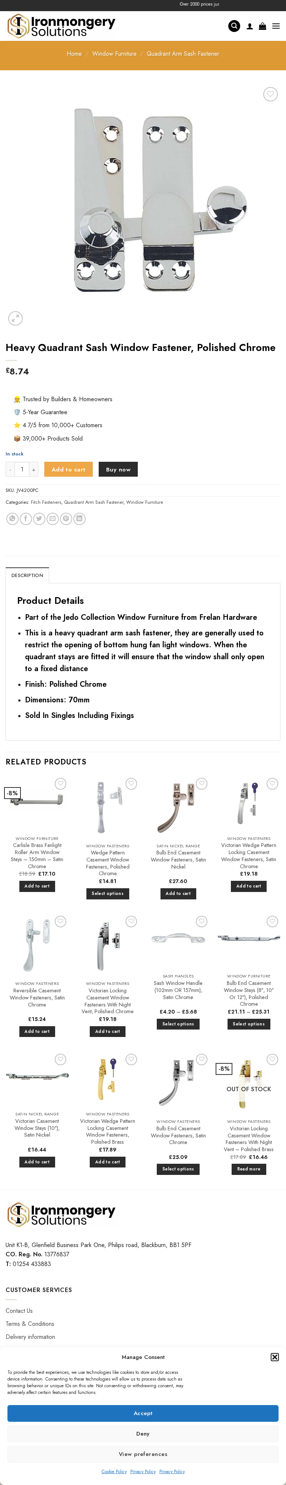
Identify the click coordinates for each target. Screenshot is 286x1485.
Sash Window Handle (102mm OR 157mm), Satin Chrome (178, 990)
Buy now (118, 469)
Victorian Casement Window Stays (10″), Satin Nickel (37, 1128)
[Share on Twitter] (39, 519)
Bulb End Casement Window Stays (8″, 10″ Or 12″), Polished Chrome (249, 994)
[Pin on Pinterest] (66, 519)
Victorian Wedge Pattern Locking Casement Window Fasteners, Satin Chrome (248, 856)
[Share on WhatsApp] (12, 519)
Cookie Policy (114, 1471)
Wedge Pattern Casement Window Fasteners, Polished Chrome (108, 863)
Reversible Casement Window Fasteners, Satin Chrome (37, 997)
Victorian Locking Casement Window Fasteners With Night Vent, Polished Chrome (108, 1001)
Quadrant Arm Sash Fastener (183, 53)
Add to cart (69, 469)
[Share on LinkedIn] (79, 519)
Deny (143, 1434)
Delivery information (30, 1337)
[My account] (250, 26)
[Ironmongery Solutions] (61, 26)
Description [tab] (27, 575)
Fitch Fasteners (46, 502)
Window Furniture (114, 53)
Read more (249, 1169)
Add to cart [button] (37, 886)
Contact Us (19, 1311)
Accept (143, 1413)
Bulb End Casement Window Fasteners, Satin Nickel (178, 859)
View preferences (143, 1454)
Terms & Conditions (30, 1324)
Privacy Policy (143, 1471)
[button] (275, 1357)
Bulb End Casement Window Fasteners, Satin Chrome (178, 1135)
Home (74, 53)
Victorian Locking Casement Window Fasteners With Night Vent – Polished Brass (249, 1139)
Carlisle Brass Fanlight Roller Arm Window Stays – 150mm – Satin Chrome (37, 856)
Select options (108, 893)
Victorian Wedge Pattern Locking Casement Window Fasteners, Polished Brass (107, 1132)
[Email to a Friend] (53, 519)
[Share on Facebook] (26, 519)
